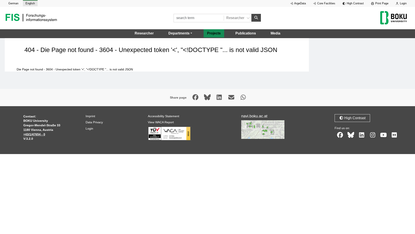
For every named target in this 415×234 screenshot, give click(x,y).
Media (275, 33)
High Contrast (355, 3)
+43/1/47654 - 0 (34, 134)
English (30, 3)
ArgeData (300, 3)
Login (403, 3)
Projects (214, 33)
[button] (180, 33)
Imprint (90, 116)
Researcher (144, 33)
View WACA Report (161, 122)
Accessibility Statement (163, 116)
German (13, 3)
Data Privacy (94, 122)
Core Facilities (325, 3)
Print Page (381, 3)
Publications (245, 33)
